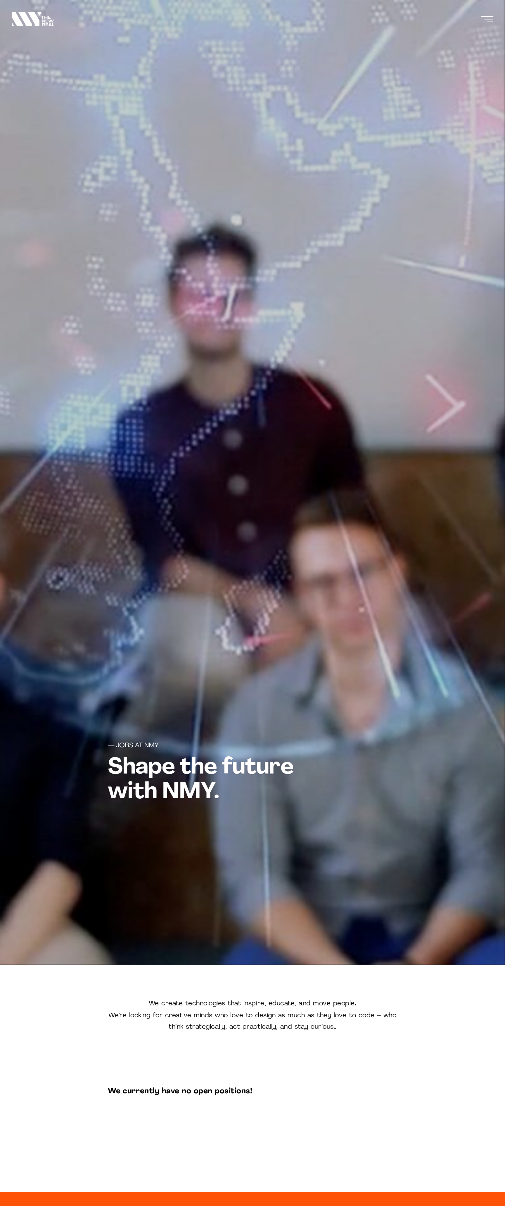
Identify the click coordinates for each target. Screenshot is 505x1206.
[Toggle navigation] (487, 19)
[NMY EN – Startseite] (33, 19)
